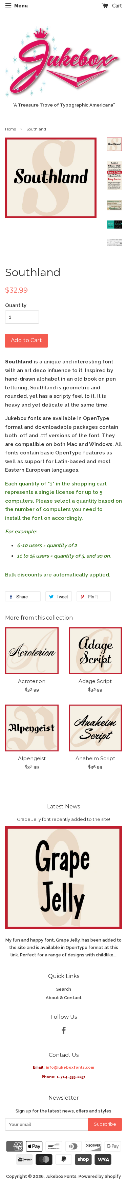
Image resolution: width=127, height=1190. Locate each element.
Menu (20, 5)
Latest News (63, 806)
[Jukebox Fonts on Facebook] (63, 1031)
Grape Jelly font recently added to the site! (63, 819)
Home (10, 129)
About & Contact (64, 997)
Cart (116, 6)
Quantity (15, 305)
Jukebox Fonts (61, 1176)
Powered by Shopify (100, 1176)
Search (63, 989)
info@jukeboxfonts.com (70, 1067)
